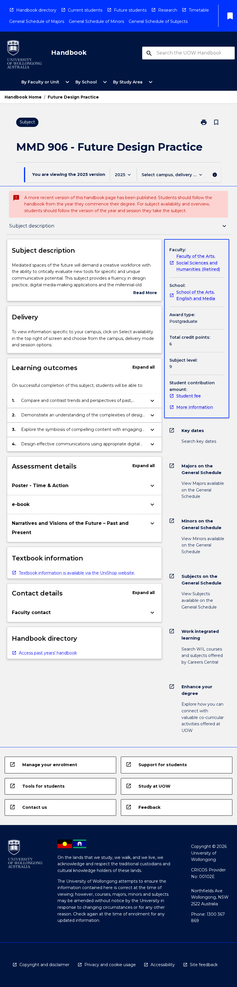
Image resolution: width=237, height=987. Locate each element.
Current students (85, 10)
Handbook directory (36, 10)
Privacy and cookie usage (110, 964)
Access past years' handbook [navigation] (48, 652)
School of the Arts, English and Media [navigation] (195, 295)
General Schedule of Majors (36, 21)
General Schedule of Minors (96, 21)
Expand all (143, 367)
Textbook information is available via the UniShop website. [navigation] (77, 573)
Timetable (199, 10)
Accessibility (163, 964)
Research (167, 10)
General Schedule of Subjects (158, 21)
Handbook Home (23, 97)
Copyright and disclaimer (44, 964)
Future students (130, 10)
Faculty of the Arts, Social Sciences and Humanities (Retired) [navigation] (198, 263)
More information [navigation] (194, 407)
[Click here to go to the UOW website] (24, 55)
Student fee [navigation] (188, 395)
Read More (145, 293)
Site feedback (204, 964)
